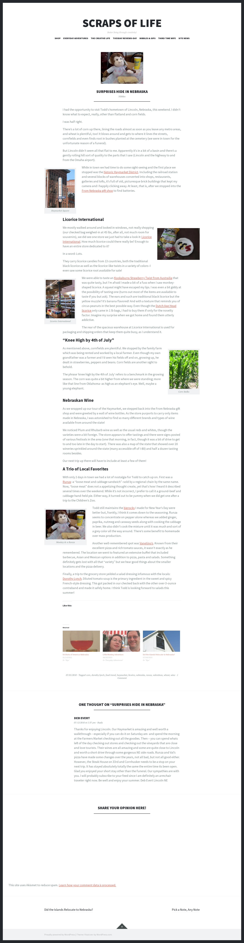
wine (173, 675)
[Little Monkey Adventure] (121, 641)
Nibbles (122, 96)
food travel (111, 675)
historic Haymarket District (121, 172)
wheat (167, 675)
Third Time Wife (167, 38)
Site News (183, 38)
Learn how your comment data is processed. (87, 885)
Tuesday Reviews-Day (125, 38)
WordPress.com (104, 934)
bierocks (129, 508)
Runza (67, 482)
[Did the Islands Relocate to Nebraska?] (161, 641)
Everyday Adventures (75, 38)
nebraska (140, 675)
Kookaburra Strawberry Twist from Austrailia (143, 278)
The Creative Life (100, 38)
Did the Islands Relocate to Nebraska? (159, 654)
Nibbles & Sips (147, 38)
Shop (58, 38)
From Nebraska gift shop (97, 191)
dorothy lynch (97, 675)
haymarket (122, 675)
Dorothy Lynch (72, 579)
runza (149, 675)
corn (88, 675)
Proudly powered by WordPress (59, 934)
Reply (100, 722)
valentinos (158, 675)
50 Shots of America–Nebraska (76, 654)
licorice (131, 675)
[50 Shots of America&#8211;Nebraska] (81, 641)
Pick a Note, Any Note (186, 910)
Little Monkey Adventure (113, 654)
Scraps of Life (122, 23)
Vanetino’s (146, 543)
